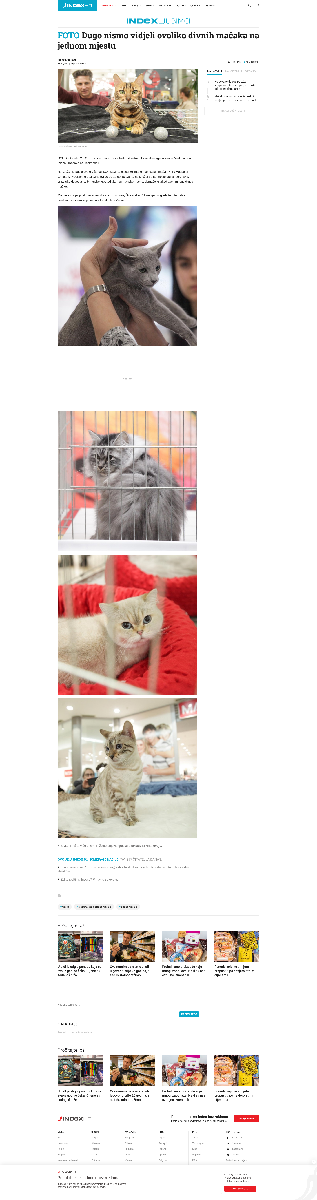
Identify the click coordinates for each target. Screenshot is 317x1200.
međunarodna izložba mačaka (94, 906)
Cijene (195, 5)
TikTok (235, 1154)
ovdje (145, 867)
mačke (64, 906)
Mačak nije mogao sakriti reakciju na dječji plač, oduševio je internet (235, 98)
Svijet (61, 1137)
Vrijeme (196, 1154)
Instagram (237, 1149)
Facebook (237, 1137)
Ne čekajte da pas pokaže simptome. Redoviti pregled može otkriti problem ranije (235, 85)
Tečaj (195, 1137)
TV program (198, 1143)
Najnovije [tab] (214, 71)
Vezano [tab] (250, 71)
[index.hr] (77, 5)
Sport (149, 5)
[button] (62, 945)
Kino (194, 1149)
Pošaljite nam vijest (237, 1160)
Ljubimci (129, 1149)
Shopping (130, 1137)
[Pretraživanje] (256, 5)
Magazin (130, 1131)
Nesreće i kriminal (68, 1160)
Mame (128, 1160)
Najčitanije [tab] (233, 71)
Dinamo (95, 1143)
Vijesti (136, 5)
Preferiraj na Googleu (245, 62)
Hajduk (95, 1149)
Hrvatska (63, 1143)
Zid (123, 5)
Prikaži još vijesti (232, 110)
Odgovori (163, 1160)
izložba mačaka (128, 906)
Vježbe (162, 1154)
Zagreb (61, 1154)
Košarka (96, 1160)
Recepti (163, 1143)
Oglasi (181, 5)
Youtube (236, 1143)
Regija (61, 1149)
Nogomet (96, 1137)
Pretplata (109, 5)
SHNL (94, 1154)
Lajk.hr (162, 1149)
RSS (194, 1160)
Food (127, 1154)
